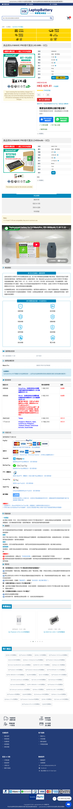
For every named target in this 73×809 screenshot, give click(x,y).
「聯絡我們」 (22, 580)
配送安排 (6, 763)
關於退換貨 (43, 741)
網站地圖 (6, 747)
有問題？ (41, 133)
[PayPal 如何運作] (36, 799)
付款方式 (6, 765)
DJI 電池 (8, 27)
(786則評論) (47, 90)
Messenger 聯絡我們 (48, 120)
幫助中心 (42, 736)
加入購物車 (45, 100)
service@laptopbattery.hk (48, 765)
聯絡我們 (42, 760)
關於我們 (6, 736)
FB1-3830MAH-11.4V (9, 356)
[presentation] (36, 196)
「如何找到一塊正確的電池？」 (40, 580)
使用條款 (6, 744)
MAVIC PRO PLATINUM (43, 365)
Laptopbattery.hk (39, 804)
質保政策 (6, 739)
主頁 (3, 27)
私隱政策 (6, 741)
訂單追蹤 (6, 760)
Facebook (43, 768)
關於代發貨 (7, 768)
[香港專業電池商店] (36, 14)
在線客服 (42, 763)
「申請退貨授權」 (26, 556)
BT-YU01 (39, 356)
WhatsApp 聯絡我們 (63, 120)
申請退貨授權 (44, 744)
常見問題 (42, 739)
